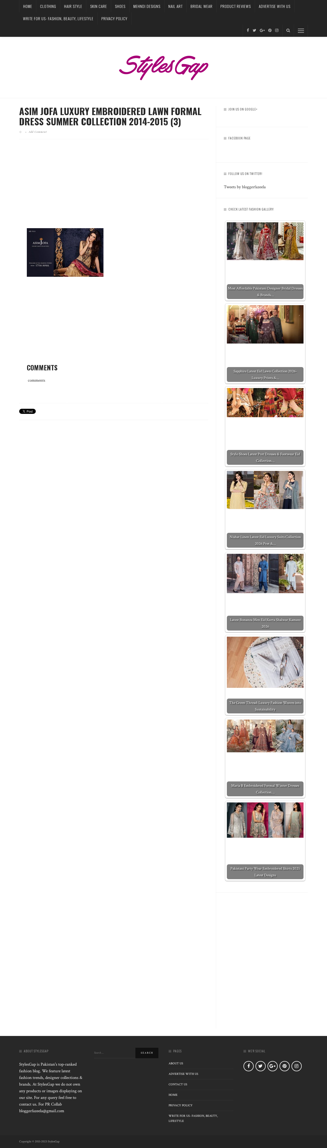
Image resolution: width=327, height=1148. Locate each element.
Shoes (120, 6)
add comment (38, 132)
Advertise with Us (274, 6)
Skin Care (98, 6)
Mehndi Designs (146, 6)
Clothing (48, 6)
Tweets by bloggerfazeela (245, 187)
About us (176, 1063)
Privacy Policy (114, 18)
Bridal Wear (202, 6)
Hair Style (73, 6)
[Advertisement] (114, 188)
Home (27, 6)
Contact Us (178, 1084)
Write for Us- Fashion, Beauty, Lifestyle (58, 18)
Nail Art (175, 6)
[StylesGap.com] (163, 66)
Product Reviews (235, 6)
